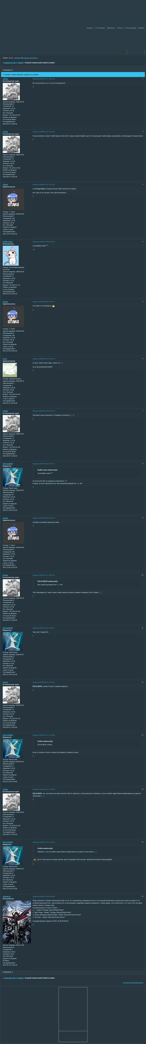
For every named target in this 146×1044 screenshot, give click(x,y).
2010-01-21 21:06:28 (48, 735)
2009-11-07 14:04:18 (48, 131)
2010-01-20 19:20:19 (48, 518)
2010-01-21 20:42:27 (48, 628)
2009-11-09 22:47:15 (48, 301)
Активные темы (135, 52)
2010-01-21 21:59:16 (48, 842)
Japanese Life (10, 63)
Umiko (5, 79)
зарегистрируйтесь (31, 58)
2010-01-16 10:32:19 (48, 359)
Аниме (20, 63)
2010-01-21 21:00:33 (48, 682)
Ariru (5, 359)
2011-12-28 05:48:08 (48, 896)
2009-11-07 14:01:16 (48, 79)
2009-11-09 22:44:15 (48, 241)
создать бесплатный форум (133, 982)
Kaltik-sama (8, 242)
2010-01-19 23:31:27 (48, 464)
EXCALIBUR (8, 464)
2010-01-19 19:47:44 (48, 411)
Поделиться (37, 79)
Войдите (17, 58)
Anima (5, 185)
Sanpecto (6, 897)
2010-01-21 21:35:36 (48, 789)
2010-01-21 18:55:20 (48, 575)
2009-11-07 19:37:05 (48, 184)
